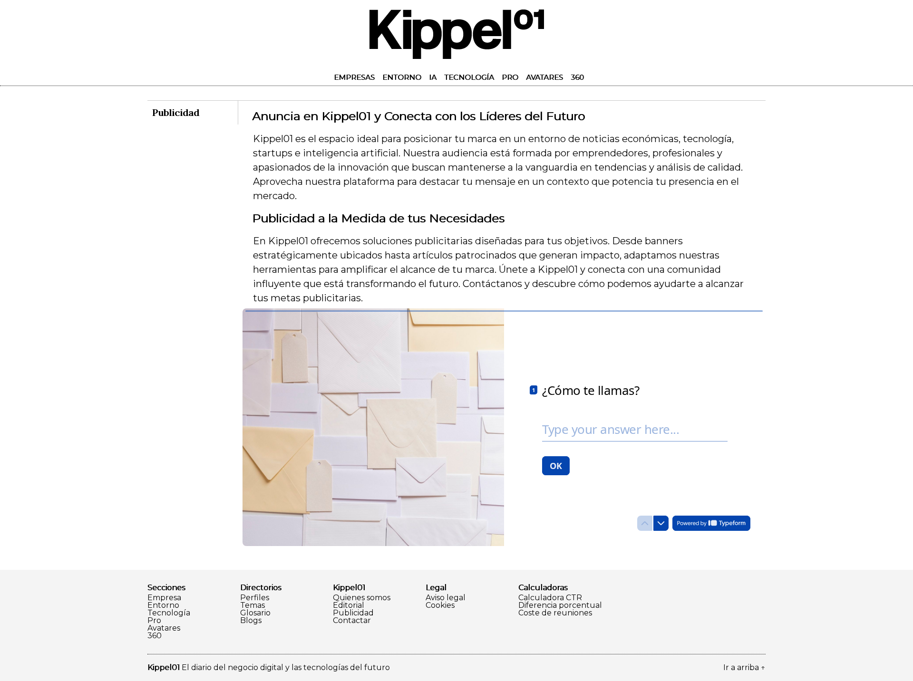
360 (577, 77)
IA (433, 77)
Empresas (354, 77)
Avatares (544, 77)
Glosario (255, 613)
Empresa (164, 598)
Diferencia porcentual (560, 605)
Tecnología (469, 77)
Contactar (352, 620)
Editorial (348, 605)
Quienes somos (361, 598)
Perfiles (254, 598)
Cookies (440, 605)
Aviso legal (446, 598)
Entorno (401, 77)
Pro (510, 77)
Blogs (251, 620)
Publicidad (353, 613)
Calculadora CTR (550, 598)
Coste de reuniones (555, 613)
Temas (252, 605)
